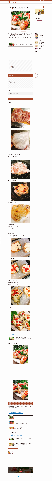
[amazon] (42, 0)
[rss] (43, 0)
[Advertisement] (20, 53)
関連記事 (12, 68)
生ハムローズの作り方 (11, 334)
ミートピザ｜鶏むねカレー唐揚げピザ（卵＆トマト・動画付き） (21, 427)
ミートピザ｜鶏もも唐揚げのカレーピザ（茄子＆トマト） (20, 43)
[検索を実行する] (43, 7)
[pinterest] (41, 0)
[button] (10, 476)
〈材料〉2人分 (12, 62)
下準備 (37, 74)
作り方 (36, 73)
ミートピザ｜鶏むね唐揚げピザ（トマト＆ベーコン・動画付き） (16, 413)
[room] (40, 0)
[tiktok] (39, 0)
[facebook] (37, 0)
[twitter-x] (38, 0)
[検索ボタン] (43, 2)
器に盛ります (13, 67)
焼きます (13, 66)
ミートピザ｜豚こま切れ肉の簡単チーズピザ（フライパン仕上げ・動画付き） (22, 438)
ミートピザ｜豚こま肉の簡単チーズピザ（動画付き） (15, 434)
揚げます (13, 65)
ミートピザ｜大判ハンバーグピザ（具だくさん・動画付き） (15, 435)
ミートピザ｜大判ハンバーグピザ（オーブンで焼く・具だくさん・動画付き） (22, 443)
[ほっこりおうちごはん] (12, 2)
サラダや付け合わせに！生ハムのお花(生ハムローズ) (20, 337)
